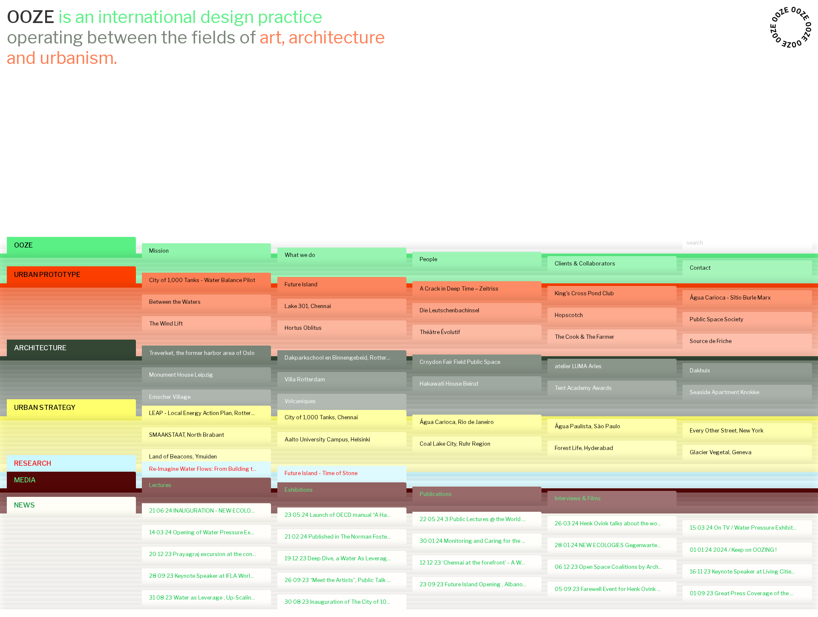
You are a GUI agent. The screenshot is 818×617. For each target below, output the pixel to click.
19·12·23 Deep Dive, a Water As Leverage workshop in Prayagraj (342, 558)
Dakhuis (700, 370)
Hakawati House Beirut (449, 384)
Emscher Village (169, 397)
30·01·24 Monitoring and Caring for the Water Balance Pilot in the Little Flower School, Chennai (477, 541)
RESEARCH (32, 463)
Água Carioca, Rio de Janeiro (457, 422)
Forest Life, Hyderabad (584, 448)
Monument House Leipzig (181, 375)
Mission (159, 251)
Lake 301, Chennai (308, 306)
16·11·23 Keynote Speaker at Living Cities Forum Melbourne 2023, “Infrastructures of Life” (747, 571)
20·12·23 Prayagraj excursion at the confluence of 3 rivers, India (206, 554)
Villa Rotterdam (305, 379)
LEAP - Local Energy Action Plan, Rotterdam (205, 413)
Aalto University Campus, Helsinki (327, 439)
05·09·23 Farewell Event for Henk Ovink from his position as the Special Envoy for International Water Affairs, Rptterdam (612, 589)
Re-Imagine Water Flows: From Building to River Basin (206, 469)
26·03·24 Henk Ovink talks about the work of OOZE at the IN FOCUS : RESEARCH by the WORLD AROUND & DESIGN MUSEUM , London (612, 523)
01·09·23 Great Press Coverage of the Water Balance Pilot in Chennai (747, 593)
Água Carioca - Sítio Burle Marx (730, 297)
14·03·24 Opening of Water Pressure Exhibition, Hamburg (206, 532)
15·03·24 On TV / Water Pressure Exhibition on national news (747, 528)
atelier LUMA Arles (578, 366)
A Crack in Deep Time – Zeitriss (459, 288)
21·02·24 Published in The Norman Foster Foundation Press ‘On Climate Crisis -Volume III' (342, 536)
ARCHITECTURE (40, 348)
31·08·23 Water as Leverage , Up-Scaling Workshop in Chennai (206, 597)
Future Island (301, 284)
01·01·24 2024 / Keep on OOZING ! (733, 550)
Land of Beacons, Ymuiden (183, 456)
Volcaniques (300, 401)
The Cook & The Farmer (584, 337)
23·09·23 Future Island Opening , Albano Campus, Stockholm (477, 584)
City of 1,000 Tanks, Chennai (321, 417)
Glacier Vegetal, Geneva (721, 452)
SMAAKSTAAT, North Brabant (186, 435)
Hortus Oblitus (303, 328)
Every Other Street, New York (726, 430)
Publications (436, 494)
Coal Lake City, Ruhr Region (455, 444)
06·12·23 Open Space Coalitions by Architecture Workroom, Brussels (612, 567)
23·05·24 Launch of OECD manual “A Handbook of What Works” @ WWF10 (342, 515)
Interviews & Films (578, 498)
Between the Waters (175, 302)
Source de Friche (711, 341)
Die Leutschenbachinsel (449, 310)
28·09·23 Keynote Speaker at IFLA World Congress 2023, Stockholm (206, 576)
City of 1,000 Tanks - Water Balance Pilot (202, 280)
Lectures (160, 485)
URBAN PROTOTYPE (47, 275)
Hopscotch (569, 315)
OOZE (23, 245)
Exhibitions (299, 490)
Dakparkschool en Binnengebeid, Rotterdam (341, 358)
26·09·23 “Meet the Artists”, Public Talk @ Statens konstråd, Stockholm (342, 580)
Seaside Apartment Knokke (724, 392)
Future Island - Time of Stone (321, 473)
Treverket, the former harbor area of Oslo (202, 353)
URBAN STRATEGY (44, 408)
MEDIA (25, 480)
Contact (700, 268)
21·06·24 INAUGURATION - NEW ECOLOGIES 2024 (206, 510)
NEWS (24, 505)
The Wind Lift (166, 323)
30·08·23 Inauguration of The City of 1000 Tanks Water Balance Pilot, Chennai (342, 602)
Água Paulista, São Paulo (587, 426)
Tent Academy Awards (583, 388)
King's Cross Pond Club (584, 293)
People (428, 259)
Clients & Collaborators (585, 263)
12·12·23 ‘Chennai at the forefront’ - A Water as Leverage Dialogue (477, 562)
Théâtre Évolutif (440, 332)
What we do (300, 255)
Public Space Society (716, 319)
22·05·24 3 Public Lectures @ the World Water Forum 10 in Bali (477, 519)
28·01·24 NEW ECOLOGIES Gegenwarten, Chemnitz (612, 545)
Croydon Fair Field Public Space (460, 362)
